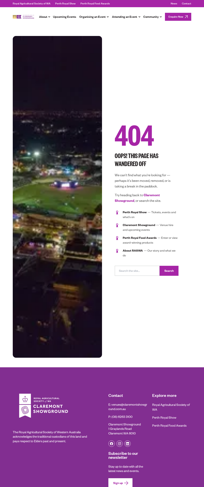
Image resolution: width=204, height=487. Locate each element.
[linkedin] (127, 443)
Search (169, 270)
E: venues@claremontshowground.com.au (127, 407)
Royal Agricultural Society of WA (31, 3)
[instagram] (119, 443)
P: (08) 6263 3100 (120, 416)
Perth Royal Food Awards (95, 3)
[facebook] (111, 443)
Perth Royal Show (65, 3)
